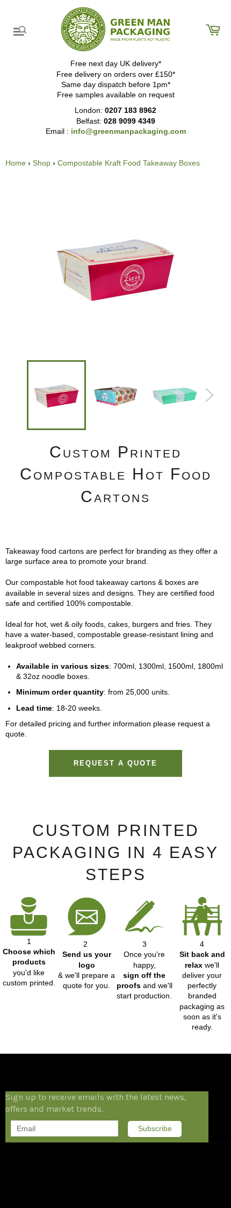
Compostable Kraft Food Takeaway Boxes (128, 163)
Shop (41, 163)
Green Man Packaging (62, 1153)
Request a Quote (115, 763)
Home (15, 163)
